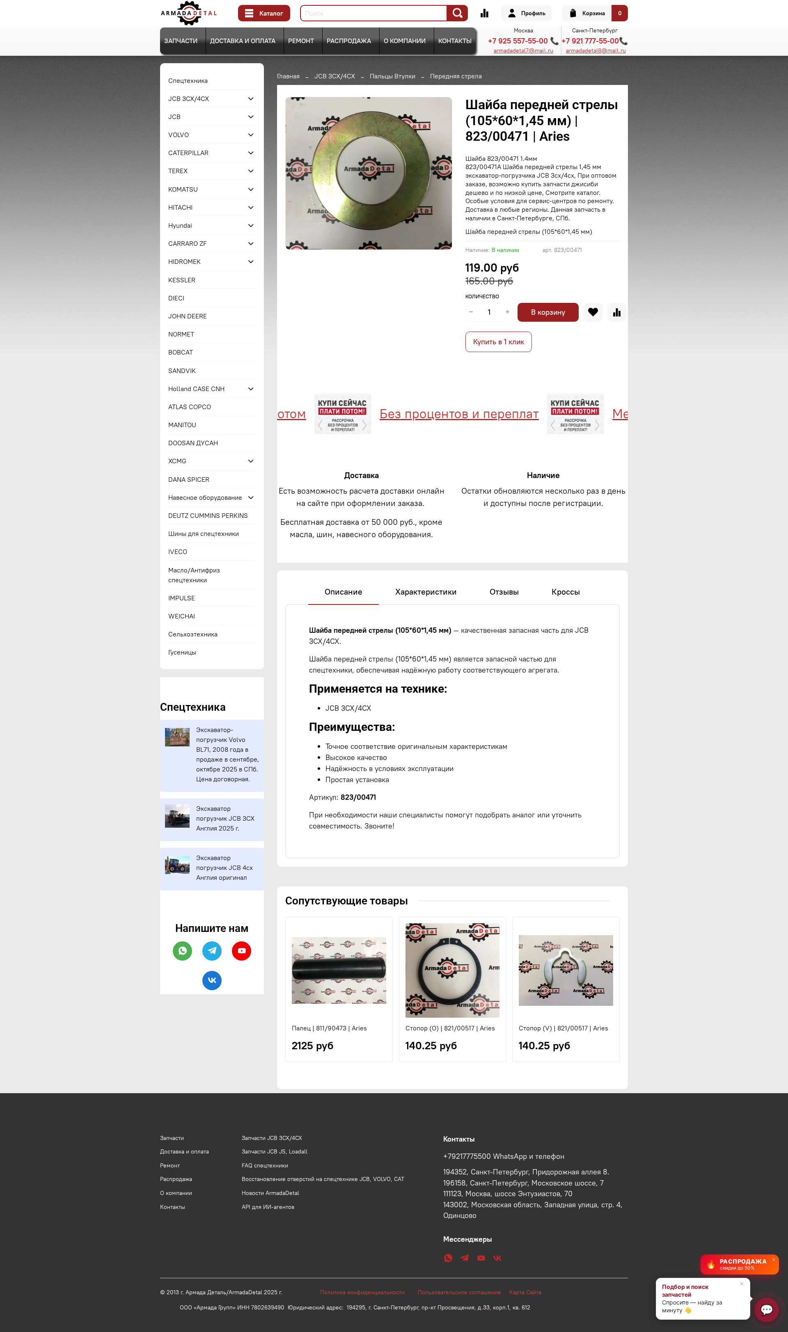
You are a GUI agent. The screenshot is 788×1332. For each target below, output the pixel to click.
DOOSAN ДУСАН (193, 443)
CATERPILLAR (188, 153)
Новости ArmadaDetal (270, 1193)
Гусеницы (182, 652)
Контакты (455, 41)
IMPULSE (181, 598)
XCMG (177, 461)
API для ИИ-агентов (268, 1207)
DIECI (176, 298)
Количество (482, 296)
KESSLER (181, 280)
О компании (405, 41)
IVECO (177, 551)
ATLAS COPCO (189, 407)
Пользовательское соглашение (463, 1292)
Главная (288, 76)
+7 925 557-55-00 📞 (523, 41)
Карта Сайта (525, 1292)
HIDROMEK (184, 261)
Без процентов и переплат (433, 413)
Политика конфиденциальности (366, 1292)
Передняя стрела (456, 76)
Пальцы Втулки (392, 76)
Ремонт (301, 41)
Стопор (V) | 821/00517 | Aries (563, 1028)
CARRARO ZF (187, 243)
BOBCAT (180, 352)
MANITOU (182, 425)
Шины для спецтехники (203, 533)
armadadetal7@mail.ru (523, 50)
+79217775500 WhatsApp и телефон (503, 1156)
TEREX (178, 171)
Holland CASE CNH (196, 388)
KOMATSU (183, 189)
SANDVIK (182, 370)
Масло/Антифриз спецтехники (194, 575)
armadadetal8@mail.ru (596, 50)
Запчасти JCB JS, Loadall (274, 1151)
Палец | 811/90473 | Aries (329, 1028)
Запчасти (180, 41)
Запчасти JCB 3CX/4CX (272, 1138)
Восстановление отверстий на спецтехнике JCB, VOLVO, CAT (323, 1179)
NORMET (181, 334)
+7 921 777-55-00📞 (594, 41)
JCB (174, 116)
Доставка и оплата (242, 41)
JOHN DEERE (187, 316)
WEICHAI (181, 616)
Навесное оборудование (205, 497)
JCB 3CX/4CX (334, 76)
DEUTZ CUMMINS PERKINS (208, 515)
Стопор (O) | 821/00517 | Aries (450, 1028)
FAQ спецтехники (265, 1165)
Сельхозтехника (193, 634)
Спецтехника (188, 80)
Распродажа (349, 41)
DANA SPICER (188, 479)
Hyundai (180, 225)
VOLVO (178, 134)
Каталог (271, 13)
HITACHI (180, 207)
